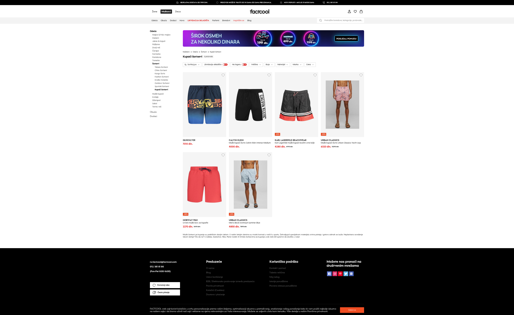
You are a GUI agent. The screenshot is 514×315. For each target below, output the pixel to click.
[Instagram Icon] (335, 273)
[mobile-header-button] (349, 11)
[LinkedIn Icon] (351, 273)
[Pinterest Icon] (340, 273)
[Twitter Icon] (346, 273)
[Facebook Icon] (329, 273)
